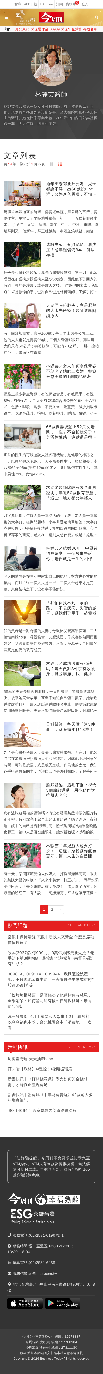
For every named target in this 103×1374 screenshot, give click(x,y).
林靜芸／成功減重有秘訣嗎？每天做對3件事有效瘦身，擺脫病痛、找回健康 (70, 669)
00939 (55, 29)
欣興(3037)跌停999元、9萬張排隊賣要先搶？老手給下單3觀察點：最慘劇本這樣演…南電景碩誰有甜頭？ (51, 958)
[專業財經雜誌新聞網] (51, 17)
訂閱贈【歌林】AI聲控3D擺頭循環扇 (40, 1069)
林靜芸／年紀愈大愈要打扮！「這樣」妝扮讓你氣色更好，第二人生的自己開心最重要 (71, 851)
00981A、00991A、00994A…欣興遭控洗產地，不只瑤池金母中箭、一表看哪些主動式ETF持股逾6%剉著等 (51, 980)
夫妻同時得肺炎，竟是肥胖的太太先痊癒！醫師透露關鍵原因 (71, 310)
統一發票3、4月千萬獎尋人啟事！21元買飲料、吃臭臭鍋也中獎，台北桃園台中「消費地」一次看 (51, 1022)
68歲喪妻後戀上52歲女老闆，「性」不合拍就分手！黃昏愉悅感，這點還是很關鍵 (71, 432)
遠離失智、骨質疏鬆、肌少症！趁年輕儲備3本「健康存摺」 (71, 250)
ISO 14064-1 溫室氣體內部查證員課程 (42, 1110)
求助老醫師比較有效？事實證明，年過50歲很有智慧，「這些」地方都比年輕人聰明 (72, 493)
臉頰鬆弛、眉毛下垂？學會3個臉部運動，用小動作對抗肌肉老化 (71, 790)
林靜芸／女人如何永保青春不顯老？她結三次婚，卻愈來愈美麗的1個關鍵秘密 (71, 371)
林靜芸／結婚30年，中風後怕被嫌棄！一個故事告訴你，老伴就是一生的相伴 (72, 553)
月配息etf (22, 29)
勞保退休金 (39, 29)
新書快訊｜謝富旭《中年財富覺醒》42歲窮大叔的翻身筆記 (50, 1097)
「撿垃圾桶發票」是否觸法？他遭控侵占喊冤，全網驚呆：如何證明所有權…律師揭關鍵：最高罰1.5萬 (50, 1001)
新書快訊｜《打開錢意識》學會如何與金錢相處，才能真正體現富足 (48, 1082)
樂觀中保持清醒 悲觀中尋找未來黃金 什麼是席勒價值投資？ (51, 940)
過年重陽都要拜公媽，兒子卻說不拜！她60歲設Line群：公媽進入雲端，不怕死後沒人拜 (71, 189)
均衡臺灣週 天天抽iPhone (30, 1058)
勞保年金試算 (71, 29)
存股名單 (90, 29)
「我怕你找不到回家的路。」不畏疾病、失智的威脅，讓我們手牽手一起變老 (71, 608)
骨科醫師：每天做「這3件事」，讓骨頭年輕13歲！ (70, 727)
